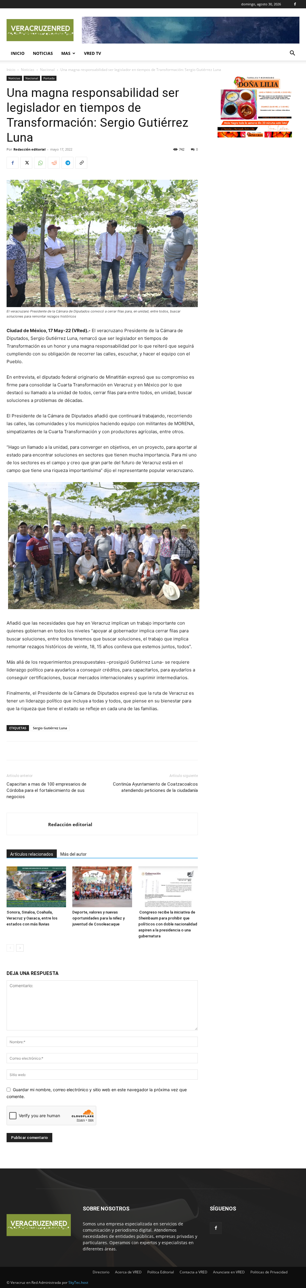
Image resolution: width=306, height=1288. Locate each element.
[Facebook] (294, 4)
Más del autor (73, 854)
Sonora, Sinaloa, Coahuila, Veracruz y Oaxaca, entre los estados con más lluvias (32, 918)
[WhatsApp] (40, 163)
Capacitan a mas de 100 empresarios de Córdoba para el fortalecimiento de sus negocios (46, 790)
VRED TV (92, 53)
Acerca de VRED (128, 1272)
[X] (26, 163)
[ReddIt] (54, 163)
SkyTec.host (78, 1282)
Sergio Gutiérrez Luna (50, 728)
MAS (66, 53)
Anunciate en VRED (229, 1272)
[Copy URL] (81, 163)
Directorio (101, 1272)
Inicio (18, 53)
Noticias (43, 53)
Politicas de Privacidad (268, 1272)
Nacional (47, 69)
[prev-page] (10, 948)
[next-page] (20, 948)
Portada (49, 78)
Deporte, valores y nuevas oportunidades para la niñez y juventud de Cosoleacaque (98, 918)
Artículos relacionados (31, 854)
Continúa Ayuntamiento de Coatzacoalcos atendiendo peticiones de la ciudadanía (155, 787)
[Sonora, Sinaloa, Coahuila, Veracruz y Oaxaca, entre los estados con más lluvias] (36, 886)
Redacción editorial (29, 149)
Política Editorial (160, 1272)
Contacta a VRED (193, 1272)
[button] (292, 54)
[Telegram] (68, 163)
